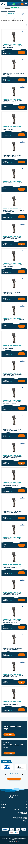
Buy (21, 52)
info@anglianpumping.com (20, 809)
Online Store (4, 11)
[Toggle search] (18, 4)
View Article (9, 734)
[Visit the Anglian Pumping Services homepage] (3, 4)
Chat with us (24, 812)
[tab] (10, 773)
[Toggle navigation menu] (26, 4)
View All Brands (14, 779)
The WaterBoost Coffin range (12, 727)
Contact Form (24, 813)
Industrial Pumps (11, 11)
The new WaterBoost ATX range (13, 746)
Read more (3, 22)
